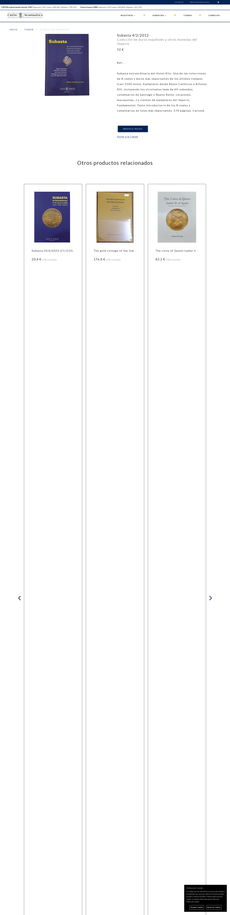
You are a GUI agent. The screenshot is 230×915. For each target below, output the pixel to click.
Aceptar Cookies (197, 907)
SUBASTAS (159, 15)
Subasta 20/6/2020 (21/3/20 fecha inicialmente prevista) (73, 250)
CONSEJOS (214, 15)
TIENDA (187, 15)
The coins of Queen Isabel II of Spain (182, 250)
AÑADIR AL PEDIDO (133, 129)
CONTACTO (178, 2)
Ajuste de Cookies (213, 907)
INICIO (14, 29)
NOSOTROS (127, 15)
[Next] (210, 598)
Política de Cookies (192, 902)
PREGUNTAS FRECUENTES (199, 2)
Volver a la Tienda (127, 136)
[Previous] (20, 598)
